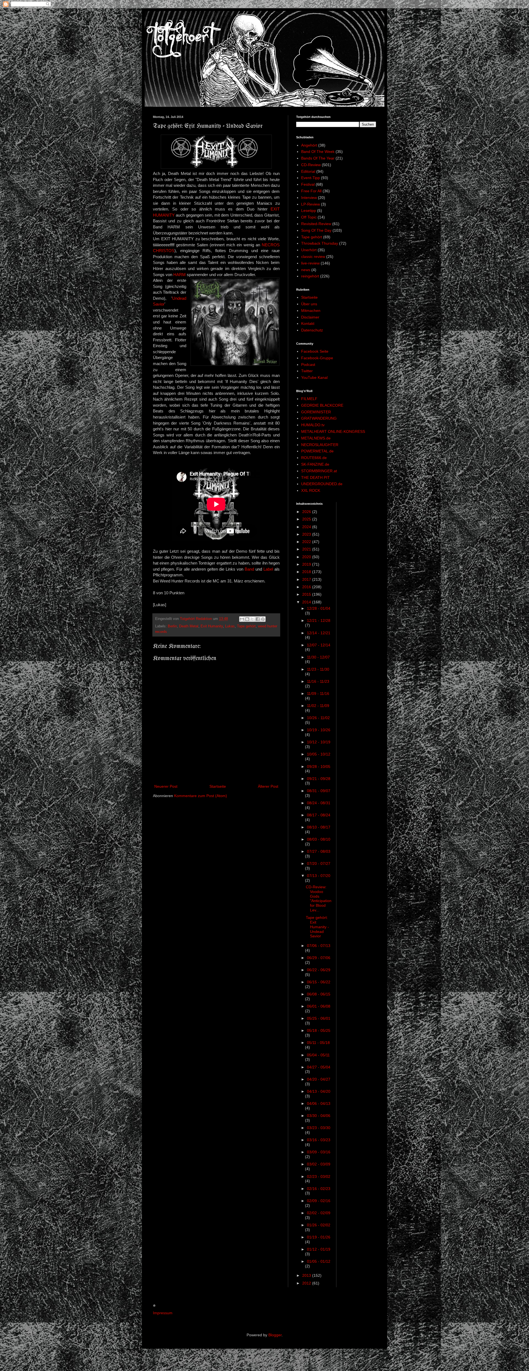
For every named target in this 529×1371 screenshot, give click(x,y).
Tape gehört (246, 626)
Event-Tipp (310, 178)
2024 (307, 527)
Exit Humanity (212, 626)
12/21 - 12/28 (318, 620)
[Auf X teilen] (252, 619)
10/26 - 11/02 (318, 718)
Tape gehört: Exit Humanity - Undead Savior (317, 926)
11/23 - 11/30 (318, 669)
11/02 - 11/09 (318, 705)
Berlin (172, 626)
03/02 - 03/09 (318, 1164)
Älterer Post (268, 786)
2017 (307, 579)
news (305, 270)
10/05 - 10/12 (318, 754)
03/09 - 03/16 (318, 1152)
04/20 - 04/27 (318, 1079)
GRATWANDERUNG (319, 418)
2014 (307, 602)
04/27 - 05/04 (318, 1067)
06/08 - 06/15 (318, 994)
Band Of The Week (317, 151)
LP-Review (310, 204)
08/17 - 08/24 (318, 815)
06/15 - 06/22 (318, 982)
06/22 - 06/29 (318, 970)
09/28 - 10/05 (318, 766)
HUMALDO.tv (313, 425)
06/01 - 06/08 (318, 1006)
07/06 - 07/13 (318, 945)
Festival (308, 184)
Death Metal (188, 626)
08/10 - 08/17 (318, 827)
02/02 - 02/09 (318, 1213)
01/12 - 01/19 (318, 1249)
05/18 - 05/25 (318, 1030)
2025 (307, 519)
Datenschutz (312, 330)
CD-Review (311, 165)
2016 (307, 587)
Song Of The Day (316, 230)
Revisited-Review (316, 224)
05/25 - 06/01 (318, 1018)
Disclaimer (310, 317)
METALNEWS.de (316, 438)
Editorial (308, 171)
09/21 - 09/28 (318, 778)
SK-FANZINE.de (315, 464)
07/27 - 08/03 (318, 851)
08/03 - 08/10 (318, 839)
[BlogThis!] (247, 619)
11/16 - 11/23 (318, 681)
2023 (307, 534)
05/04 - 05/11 (318, 1055)
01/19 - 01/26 (318, 1237)
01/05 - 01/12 (318, 1261)
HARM (179, 274)
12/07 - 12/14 (318, 645)
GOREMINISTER (316, 412)
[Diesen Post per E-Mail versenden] (242, 619)
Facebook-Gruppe (317, 358)
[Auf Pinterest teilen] (263, 619)
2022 (307, 541)
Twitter (307, 371)
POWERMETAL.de (317, 451)
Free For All (311, 191)
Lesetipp (308, 210)
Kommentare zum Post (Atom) (200, 796)
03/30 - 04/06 (318, 1115)
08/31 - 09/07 (318, 791)
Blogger (275, 1335)
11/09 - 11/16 (318, 693)
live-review (310, 263)
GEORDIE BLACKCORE (322, 405)
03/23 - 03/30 (318, 1128)
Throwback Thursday (319, 243)
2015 (307, 594)
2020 (307, 557)
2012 (307, 1283)
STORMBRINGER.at (319, 471)
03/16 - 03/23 (318, 1140)
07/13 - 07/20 (318, 875)
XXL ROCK (310, 490)
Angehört (309, 145)
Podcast (308, 364)
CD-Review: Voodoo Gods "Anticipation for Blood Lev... (318, 898)
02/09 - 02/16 (318, 1201)
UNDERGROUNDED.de (321, 484)
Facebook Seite (314, 351)
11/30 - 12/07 (318, 657)
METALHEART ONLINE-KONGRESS (333, 431)
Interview (309, 197)
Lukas (230, 626)
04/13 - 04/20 (318, 1091)
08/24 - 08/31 (318, 803)
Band (249, 569)
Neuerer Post (165, 786)
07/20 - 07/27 (318, 863)
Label (268, 569)
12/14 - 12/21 (318, 633)
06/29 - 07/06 (318, 958)
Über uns (309, 304)
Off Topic (309, 217)
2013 (307, 1275)
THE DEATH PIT (315, 477)
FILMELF (309, 398)
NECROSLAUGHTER (319, 444)
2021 (307, 549)
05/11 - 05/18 (318, 1042)
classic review (313, 256)
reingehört (310, 276)
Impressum (162, 1313)
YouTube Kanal (314, 377)
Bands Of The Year (317, 158)
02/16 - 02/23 (318, 1188)
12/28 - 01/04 (318, 608)
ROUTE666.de (314, 457)
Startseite (217, 786)
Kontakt (307, 323)
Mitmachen (310, 310)
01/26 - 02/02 (318, 1225)
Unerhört (309, 250)
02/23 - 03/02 (318, 1176)
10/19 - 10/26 (318, 730)
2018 (307, 572)
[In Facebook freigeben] (257, 619)
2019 (307, 564)
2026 (307, 511)
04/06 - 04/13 (318, 1103)
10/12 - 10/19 (318, 742)
